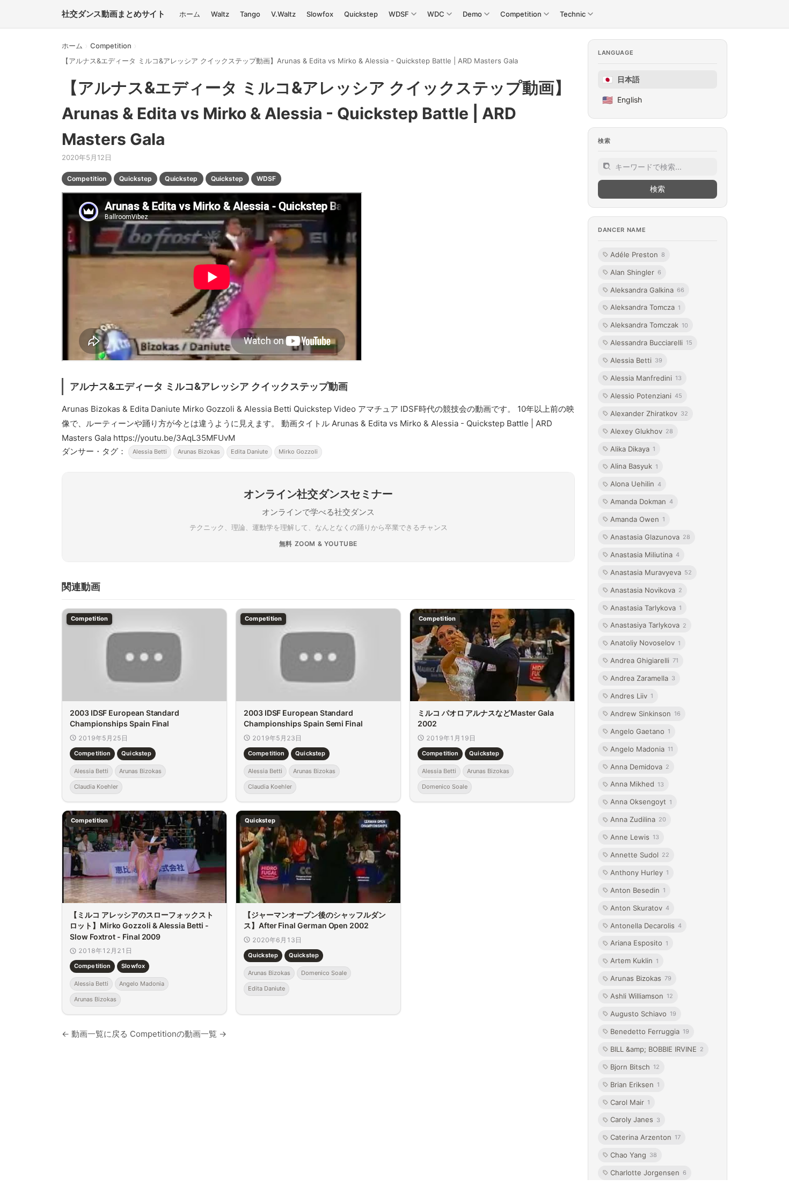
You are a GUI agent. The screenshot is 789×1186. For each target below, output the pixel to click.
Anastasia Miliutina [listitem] (645, 554)
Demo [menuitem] (472, 14)
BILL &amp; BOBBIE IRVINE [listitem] (657, 1049)
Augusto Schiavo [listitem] (643, 1013)
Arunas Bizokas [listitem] (640, 978)
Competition (111, 45)
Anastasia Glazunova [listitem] (650, 537)
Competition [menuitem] (521, 14)
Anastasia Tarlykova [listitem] (646, 607)
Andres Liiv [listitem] (631, 696)
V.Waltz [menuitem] (283, 14)
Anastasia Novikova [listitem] (646, 589)
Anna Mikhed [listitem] (637, 784)
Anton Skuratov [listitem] (639, 908)
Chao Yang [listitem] (633, 1155)
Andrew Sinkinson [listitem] (645, 713)
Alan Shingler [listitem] (635, 271)
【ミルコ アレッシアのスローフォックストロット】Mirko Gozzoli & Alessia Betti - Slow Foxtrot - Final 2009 (142, 925)
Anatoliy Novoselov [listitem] (645, 642)
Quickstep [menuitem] (361, 14)
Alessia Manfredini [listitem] (646, 378)
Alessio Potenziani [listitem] (646, 395)
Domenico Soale (444, 786)
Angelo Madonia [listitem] (641, 749)
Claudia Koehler (96, 786)
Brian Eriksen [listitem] (635, 1084)
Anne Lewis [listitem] (634, 837)
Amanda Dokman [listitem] (641, 501)
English (622, 99)
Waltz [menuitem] (220, 14)
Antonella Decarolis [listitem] (646, 925)
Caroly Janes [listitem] (635, 1119)
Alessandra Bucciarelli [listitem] (651, 342)
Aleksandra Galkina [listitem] (647, 289)
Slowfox (133, 966)
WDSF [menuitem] (399, 14)
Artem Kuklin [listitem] (634, 960)
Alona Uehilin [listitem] (635, 483)
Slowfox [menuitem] (319, 14)
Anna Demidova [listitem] (639, 766)
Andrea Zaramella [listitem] (642, 678)
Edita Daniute (249, 451)
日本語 (621, 79)
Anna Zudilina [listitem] (638, 819)
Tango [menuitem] (250, 14)
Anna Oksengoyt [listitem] (641, 801)
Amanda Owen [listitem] (637, 519)
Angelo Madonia (141, 983)
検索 (657, 188)
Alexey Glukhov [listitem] (641, 430)
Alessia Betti (150, 451)
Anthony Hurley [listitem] (639, 872)
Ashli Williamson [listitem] (641, 996)
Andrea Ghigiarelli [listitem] (644, 660)
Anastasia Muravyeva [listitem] (651, 572)
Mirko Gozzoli (298, 451)
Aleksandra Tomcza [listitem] (645, 307)
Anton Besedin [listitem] (638, 890)
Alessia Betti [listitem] (636, 360)
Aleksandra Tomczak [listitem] (649, 325)
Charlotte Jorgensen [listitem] (648, 1172)
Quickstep (135, 178)
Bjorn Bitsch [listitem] (635, 1067)
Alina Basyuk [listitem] (634, 466)
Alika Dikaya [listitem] (632, 448)
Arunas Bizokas (199, 451)
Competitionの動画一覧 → (178, 1034)
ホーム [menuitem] (189, 14)
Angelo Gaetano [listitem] (640, 731)
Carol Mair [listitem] (630, 1101)
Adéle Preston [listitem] (637, 254)
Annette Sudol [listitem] (639, 854)
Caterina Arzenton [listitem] (645, 1137)
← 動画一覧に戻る (95, 1034)
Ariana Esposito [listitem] (639, 942)
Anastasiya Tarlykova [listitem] (648, 625)
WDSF (266, 178)
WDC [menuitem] (435, 14)
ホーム (72, 45)
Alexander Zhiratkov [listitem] (649, 413)
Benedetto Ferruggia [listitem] (649, 1031)
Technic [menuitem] (573, 14)
